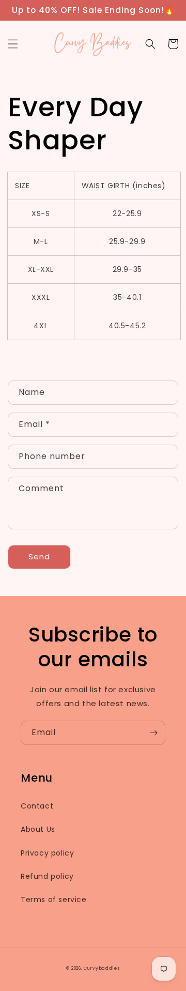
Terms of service (54, 899)
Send (39, 556)
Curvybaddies (101, 968)
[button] (13, 44)
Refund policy (47, 876)
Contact (37, 806)
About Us (38, 829)
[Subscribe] (153, 733)
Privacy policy (47, 853)
